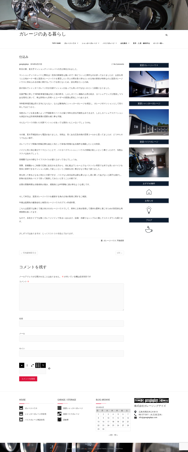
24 (108, 425)
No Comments (119, 64)
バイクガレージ (109, 43)
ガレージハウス (70, 43)
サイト (22, 348)
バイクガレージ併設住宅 (34, 420)
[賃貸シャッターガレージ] (149, 111)
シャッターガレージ (89, 43)
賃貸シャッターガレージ (72, 408)
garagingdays (24, 64)
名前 (21, 318)
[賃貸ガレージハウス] (149, 72)
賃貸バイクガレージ (70, 414)
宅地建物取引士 (28, 253)
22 (98, 425)
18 (113, 422)
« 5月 (111, 435)
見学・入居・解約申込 (141, 43)
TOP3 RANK (56, 43)
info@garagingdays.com (147, 417)
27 (123, 425)
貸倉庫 (65, 420)
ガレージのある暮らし (42, 34)
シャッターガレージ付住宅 (34, 414)
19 (118, 422)
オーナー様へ (158, 43)
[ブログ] (149, 229)
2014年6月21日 (36, 64)
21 (128, 422)
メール (22, 333)
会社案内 (123, 43)
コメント (24, 281)
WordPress (119, 449)
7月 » (116, 435)
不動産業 (120, 241)
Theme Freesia (101, 449)
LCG (120, 253)
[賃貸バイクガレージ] (149, 149)
